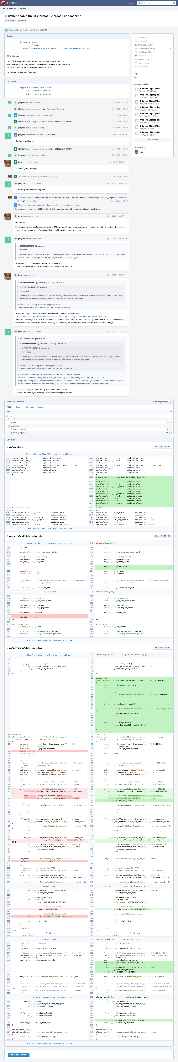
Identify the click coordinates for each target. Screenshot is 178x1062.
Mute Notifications (145, 59)
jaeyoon (23, 30)
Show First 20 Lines (33, 454)
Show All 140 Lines (48, 1043)
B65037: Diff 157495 (63, 149)
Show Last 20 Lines (65, 528)
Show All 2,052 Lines (48, 528)
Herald (21, 109)
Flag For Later (143, 63)
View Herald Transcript (56, 109)
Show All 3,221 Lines (50, 454)
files (15, 422)
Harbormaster (24, 121)
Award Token (143, 66)
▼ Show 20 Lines (66, 454)
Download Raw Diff (145, 45)
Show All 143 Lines (50, 543)
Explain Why (32, 201)
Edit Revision (143, 37)
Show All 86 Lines (49, 997)
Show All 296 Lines (48, 640)
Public (23, 20)
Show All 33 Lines (49, 592)
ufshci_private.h (19, 429)
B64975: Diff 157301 (63, 121)
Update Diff (142, 41)
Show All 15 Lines (49, 886)
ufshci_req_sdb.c (20, 432)
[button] (130, 3)
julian (36, 45)
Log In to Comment (18, 1055)
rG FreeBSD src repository (41, 87)
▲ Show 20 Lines (32, 528)
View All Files (153, 139)
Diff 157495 (51, 134)
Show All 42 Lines (50, 655)
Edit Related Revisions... (147, 48)
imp (141, 152)
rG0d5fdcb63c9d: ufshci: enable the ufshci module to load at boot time (60, 48)
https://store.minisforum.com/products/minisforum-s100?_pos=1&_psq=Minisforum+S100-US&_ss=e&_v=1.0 (60, 316)
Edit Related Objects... (146, 52)
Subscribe (142, 55)
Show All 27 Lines (49, 939)
